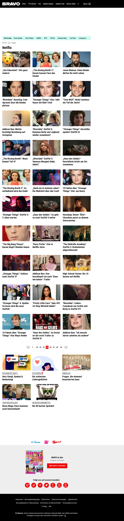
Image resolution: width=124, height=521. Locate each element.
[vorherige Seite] (28, 347)
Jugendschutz (73, 499)
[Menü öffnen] (89, 4)
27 (54, 347)
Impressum (19, 499)
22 (37, 347)
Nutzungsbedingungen (32, 499)
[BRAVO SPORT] (57, 442)
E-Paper (44, 506)
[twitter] (46, 485)
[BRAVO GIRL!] (46, 442)
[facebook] (40, 485)
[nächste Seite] (66, 347)
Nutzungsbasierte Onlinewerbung (27, 503)
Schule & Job (60, 4)
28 (57, 347)
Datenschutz (45, 499)
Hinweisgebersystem (70, 503)
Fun (39, 4)
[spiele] (59, 485)
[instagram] (27, 485)
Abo (50, 506)
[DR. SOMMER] (36, 442)
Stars (24, 4)
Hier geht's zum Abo (57, 466)
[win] (65, 485)
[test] (52, 485)
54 (61, 347)
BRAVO (4, 43)
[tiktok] (33, 485)
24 (44, 347)
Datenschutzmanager (59, 499)
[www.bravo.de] (11, 3)
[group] (45, 38)
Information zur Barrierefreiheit (50, 503)
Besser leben (71, 4)
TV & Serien (32, 4)
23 (40, 347)
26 (50, 347)
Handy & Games (48, 4)
